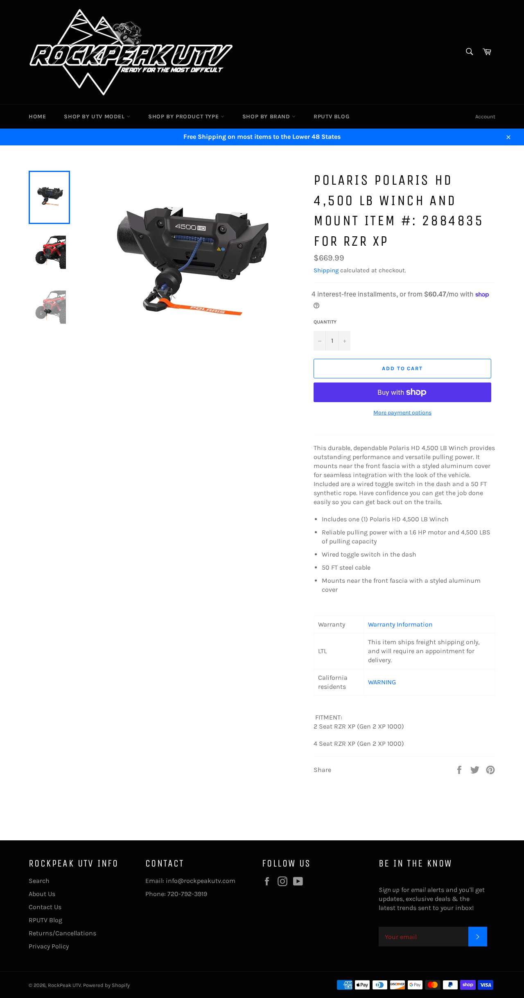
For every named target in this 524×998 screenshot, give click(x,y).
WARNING (382, 682)
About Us (42, 894)
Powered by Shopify (106, 985)
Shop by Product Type (184, 116)
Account (485, 116)
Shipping (326, 270)
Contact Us (45, 907)
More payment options (402, 412)
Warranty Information (400, 624)
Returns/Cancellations (62, 933)
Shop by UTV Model (95, 116)
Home (37, 116)
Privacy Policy (49, 946)
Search (39, 881)
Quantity (325, 322)
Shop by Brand (267, 116)
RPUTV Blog (331, 116)
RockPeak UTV (64, 985)
